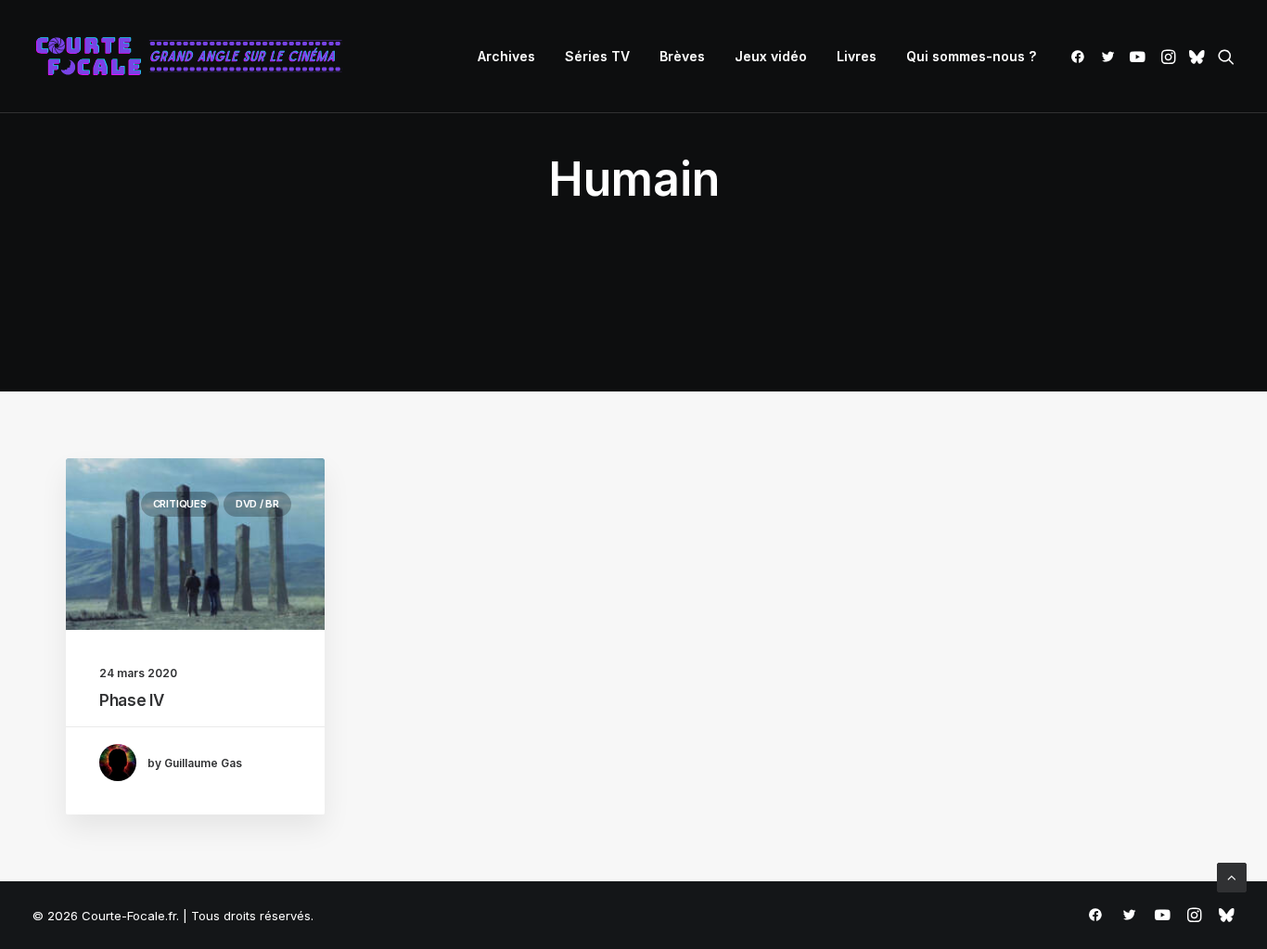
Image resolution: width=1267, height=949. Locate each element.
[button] (1081, 56)
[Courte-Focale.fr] (194, 56)
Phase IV (131, 700)
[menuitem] (506, 56)
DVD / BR (257, 503)
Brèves (682, 56)
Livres (857, 56)
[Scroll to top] (1232, 876)
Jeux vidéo (771, 56)
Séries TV (597, 56)
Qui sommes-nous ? (971, 56)
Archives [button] (506, 56)
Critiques (180, 503)
